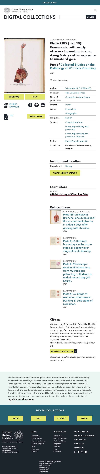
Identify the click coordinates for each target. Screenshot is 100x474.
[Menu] (95, 10)
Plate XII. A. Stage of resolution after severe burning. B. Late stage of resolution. (78, 299)
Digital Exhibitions (60, 441)
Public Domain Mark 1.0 (76, 141)
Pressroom (35, 449)
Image (68, 104)
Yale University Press (75, 92)
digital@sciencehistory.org (21, 399)
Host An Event (80, 439)
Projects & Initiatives (39, 441)
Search (91, 17)
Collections (57, 451)
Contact (61, 418)
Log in (84, 418)
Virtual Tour (57, 436)
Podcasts (57, 446)
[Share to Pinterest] (36, 105)
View (35, 96)
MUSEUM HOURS (60, 431)
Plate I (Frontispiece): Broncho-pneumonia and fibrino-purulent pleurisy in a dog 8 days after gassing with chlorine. (78, 221)
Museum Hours (49, 2)
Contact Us (79, 443)
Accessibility (43, 472)
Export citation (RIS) (63, 351)
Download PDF (36, 116)
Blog (55, 449)
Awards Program (38, 443)
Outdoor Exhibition (60, 438)
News (33, 446)
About (16, 418)
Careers (34, 451)
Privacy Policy (44, 468)
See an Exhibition (81, 431)
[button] (75, 351)
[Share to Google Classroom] (43, 105)
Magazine (57, 443)
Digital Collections (30, 16)
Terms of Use (43, 469)
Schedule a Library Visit (84, 435)
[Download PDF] (6, 116)
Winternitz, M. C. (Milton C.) (78, 88)
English (68, 117)
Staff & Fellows (37, 438)
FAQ (38, 418)
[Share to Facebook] (30, 105)
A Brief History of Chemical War (69, 194)
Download (14, 96)
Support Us (79, 447)
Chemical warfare (74, 122)
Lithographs (56, 39)
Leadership (36, 436)
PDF (12, 115)
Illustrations (69, 39)
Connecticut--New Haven (77, 97)
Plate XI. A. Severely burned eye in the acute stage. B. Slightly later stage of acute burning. (77, 246)
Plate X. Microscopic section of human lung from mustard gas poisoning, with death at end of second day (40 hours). (77, 272)
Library (68, 166)
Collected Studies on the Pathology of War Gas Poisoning (73, 66)
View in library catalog (65, 172)
